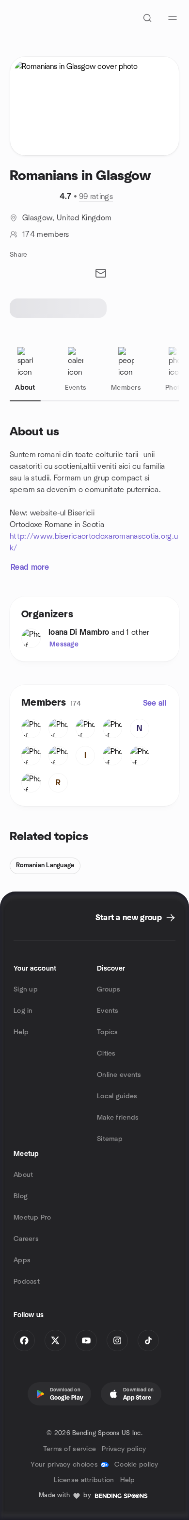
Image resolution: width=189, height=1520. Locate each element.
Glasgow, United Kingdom (66, 218)
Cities (106, 1053)
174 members (45, 234)
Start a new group (128, 918)
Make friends (118, 1117)
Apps (22, 1260)
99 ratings (96, 196)
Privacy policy (124, 1449)
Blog (21, 1196)
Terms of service (69, 1449)
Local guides (117, 1096)
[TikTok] (148, 1340)
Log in (23, 1011)
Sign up (26, 989)
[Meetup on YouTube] (86, 1340)
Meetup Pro (32, 1217)
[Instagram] (117, 1340)
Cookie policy (136, 1464)
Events (108, 1011)
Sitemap (110, 1139)
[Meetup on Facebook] (24, 1340)
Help (21, 1032)
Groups (109, 989)
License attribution (84, 1480)
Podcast (27, 1281)
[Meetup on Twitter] (55, 1340)
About (23, 1175)
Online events (119, 1075)
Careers (26, 1239)
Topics (107, 1032)
